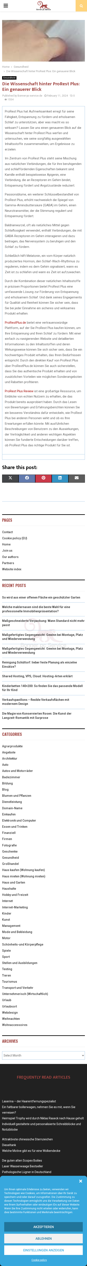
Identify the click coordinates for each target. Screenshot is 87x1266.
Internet (7, 901)
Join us (7, 550)
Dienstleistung (12, 802)
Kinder (6, 913)
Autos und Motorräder (17, 771)
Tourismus (9, 981)
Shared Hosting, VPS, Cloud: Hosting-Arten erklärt (37, 676)
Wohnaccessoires (14, 1025)
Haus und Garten (13, 882)
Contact (7, 532)
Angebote (8, 752)
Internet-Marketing (15, 907)
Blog (5, 789)
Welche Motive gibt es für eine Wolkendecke (31, 1150)
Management (11, 925)
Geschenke (10, 851)
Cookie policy (39, 1260)
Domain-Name (12, 808)
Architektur (9, 758)
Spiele (6, 950)
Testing (7, 969)
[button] (81, 1181)
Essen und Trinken (14, 826)
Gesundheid (9, 78)
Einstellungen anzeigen (43, 1250)
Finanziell (9, 833)
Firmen (7, 839)
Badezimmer (11, 777)
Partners (8, 563)
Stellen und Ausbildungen (19, 963)
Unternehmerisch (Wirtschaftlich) (25, 994)
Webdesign (10, 1012)
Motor (6, 938)
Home (6, 544)
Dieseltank (9, 1145)
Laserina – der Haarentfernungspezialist (29, 1101)
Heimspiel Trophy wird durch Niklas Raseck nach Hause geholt (43, 1118)
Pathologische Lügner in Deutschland (26, 1172)
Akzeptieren (43, 1227)
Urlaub (6, 1000)
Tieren (6, 975)
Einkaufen (9, 814)
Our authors (10, 557)
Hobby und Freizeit (15, 894)
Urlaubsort (9, 1006)
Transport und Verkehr (17, 987)
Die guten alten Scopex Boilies (22, 1160)
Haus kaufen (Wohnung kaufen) (23, 870)
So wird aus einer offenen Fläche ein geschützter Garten (41, 597)
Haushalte (9, 888)
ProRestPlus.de (15, 323)
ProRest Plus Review (19, 391)
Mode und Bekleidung (17, 932)
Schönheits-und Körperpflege (22, 944)
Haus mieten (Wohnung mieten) (23, 876)
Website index (11, 569)
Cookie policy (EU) (14, 538)
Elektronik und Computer (19, 820)
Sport (6, 956)
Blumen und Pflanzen (16, 795)
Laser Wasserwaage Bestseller (22, 1166)
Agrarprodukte (12, 746)
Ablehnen (43, 1239)
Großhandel (10, 864)
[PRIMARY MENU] (5, 5)
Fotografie (9, 845)
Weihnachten (11, 1018)
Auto (5, 764)
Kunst (6, 919)
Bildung (7, 783)
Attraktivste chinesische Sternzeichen (27, 1139)
